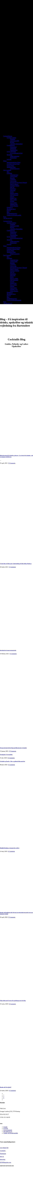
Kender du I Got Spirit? (5, 1087)
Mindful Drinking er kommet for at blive (9, 848)
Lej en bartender (7, 1130)
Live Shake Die (4, 1147)
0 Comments (11, 463)
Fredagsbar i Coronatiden (6, 754)
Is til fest (5, 1128)
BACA (2, 1156)
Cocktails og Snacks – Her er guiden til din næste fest (12, 761)
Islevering (2, 1159)
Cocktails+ (3, 1150)
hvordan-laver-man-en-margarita (8, 650)
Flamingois (3, 1153)
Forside (5, 1127)
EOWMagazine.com (5, 1162)
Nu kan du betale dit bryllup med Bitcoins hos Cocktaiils (13, 747)
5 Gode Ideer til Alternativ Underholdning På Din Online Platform (15, 563)
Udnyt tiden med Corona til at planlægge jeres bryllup (13, 1000)
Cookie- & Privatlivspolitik (10, 1133)
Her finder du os (7, 1131)
